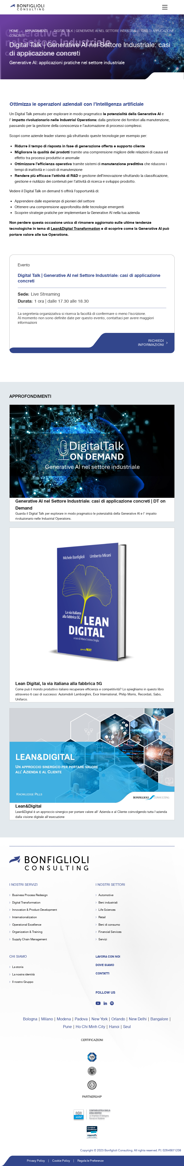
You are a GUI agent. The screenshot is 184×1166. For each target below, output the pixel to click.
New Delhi (138, 1019)
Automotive (105, 895)
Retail (102, 917)
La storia (17, 967)
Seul (127, 1027)
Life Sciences (106, 910)
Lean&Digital (28, 806)
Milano (47, 1019)
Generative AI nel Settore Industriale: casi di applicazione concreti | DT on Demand (90, 505)
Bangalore (159, 1019)
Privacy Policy (36, 1161)
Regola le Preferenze (90, 1161)
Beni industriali (108, 902)
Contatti (102, 973)
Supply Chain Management (29, 939)
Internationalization (24, 917)
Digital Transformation (26, 902)
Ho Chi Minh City (90, 1027)
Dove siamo (105, 965)
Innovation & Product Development (34, 910)
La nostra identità (23, 974)
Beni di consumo (109, 925)
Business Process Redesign (30, 895)
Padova (81, 1019)
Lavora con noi (108, 956)
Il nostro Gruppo (22, 982)
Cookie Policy (61, 1161)
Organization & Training (27, 932)
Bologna (30, 1019)
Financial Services (109, 932)
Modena (64, 1019)
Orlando (118, 1019)
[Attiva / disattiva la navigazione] (165, 7)
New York (100, 1019)
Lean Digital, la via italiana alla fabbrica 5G (58, 683)
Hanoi (114, 1027)
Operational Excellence (26, 925)
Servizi (102, 939)
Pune (67, 1027)
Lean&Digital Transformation (75, 229)
